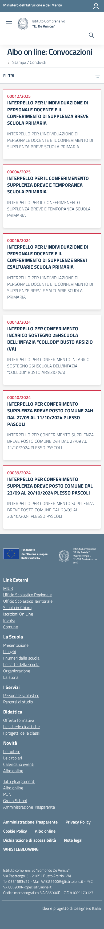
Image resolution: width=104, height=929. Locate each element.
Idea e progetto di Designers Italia (71, 908)
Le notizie (11, 751)
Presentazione (16, 645)
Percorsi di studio (18, 702)
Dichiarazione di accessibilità (29, 840)
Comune (10, 627)
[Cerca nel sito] (91, 35)
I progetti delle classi (21, 733)
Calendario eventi (18, 764)
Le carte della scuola (21, 664)
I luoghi (9, 651)
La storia (10, 677)
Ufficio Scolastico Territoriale (28, 601)
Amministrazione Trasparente (29, 807)
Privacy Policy (78, 822)
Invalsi (9, 620)
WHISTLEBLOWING (21, 849)
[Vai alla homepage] (23, 24)
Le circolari (12, 758)
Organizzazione (16, 671)
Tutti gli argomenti (19, 781)
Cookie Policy (15, 831)
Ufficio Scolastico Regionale (27, 594)
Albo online (13, 770)
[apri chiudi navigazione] (9, 24)
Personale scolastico (21, 695)
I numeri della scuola (21, 658)
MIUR (8, 588)
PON (7, 794)
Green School (15, 800)
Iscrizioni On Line (18, 614)
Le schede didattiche (21, 726)
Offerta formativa (18, 720)
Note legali (73, 840)
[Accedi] (96, 6)
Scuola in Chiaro (17, 607)
